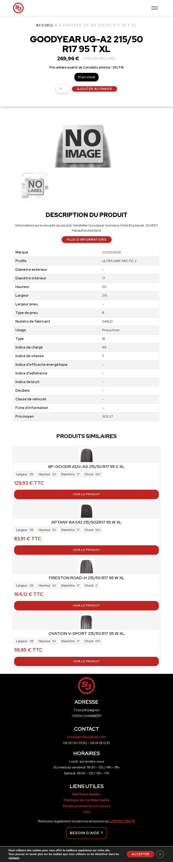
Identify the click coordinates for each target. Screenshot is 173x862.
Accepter (140, 854)
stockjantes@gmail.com (86, 737)
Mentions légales (86, 794)
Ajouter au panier (94, 89)
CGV (86, 812)
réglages (13, 858)
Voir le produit (86, 494)
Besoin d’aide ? (86, 833)
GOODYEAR (111, 252)
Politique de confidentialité (86, 800)
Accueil (45, 25)
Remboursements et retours (87, 806)
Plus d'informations (87, 239)
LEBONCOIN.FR (122, 821)
